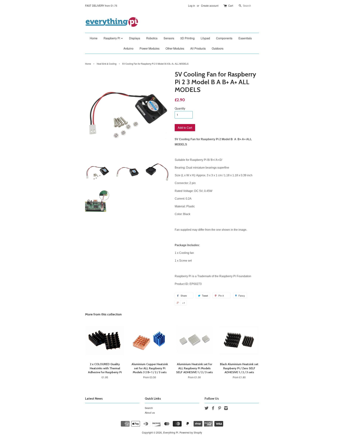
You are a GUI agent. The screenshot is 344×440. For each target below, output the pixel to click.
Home (93, 38)
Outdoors (217, 48)
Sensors (169, 38)
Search (149, 408)
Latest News (94, 399)
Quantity (180, 108)
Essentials (245, 38)
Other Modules (175, 48)
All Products (198, 48)
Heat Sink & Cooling (106, 63)
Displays (134, 38)
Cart (230, 5)
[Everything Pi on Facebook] (213, 408)
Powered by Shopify (191, 432)
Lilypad (205, 38)
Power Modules (149, 48)
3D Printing (187, 38)
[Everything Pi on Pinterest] (219, 408)
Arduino (128, 48)
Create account (209, 5)
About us (150, 412)
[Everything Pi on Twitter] (207, 408)
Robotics (151, 38)
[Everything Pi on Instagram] (226, 408)
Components (224, 38)
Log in (191, 5)
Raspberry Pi (112, 38)
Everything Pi (170, 432)
